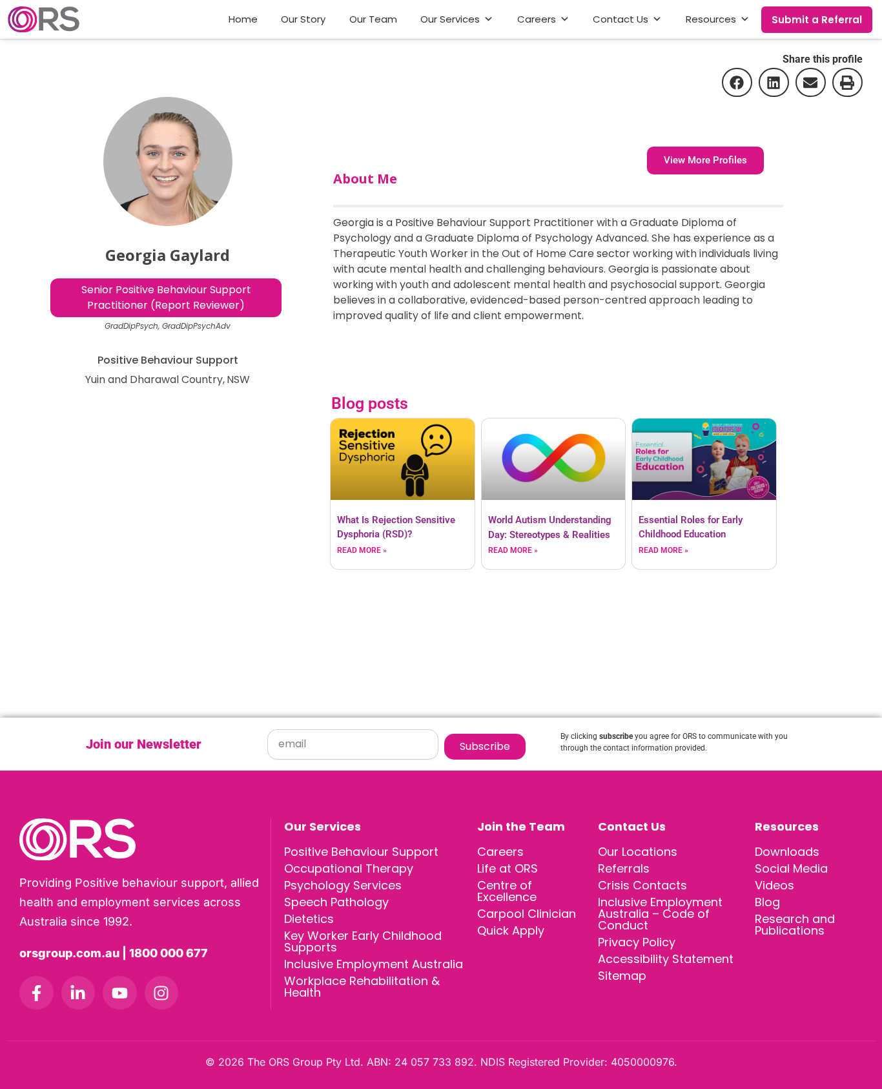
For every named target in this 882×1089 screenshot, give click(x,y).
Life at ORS (507, 868)
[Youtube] (120, 993)
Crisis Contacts (642, 885)
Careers (536, 19)
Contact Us (620, 19)
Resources (711, 19)
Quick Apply (510, 930)
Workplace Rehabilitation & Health (362, 987)
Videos (774, 885)
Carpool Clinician (526, 914)
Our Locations (637, 852)
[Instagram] (162, 993)
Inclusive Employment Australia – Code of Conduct (660, 913)
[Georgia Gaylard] (167, 161)
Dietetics (309, 919)
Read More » (362, 550)
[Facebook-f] (36, 993)
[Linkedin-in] (78, 993)
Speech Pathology (336, 902)
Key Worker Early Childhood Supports (363, 941)
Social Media (791, 868)
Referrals (624, 868)
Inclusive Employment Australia (373, 964)
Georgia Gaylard (167, 254)
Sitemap (622, 976)
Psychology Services (343, 885)
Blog (767, 902)
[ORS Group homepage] (145, 839)
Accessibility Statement (665, 959)
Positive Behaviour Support (361, 852)
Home (243, 19)
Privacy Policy (636, 942)
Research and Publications (795, 925)
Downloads (787, 852)
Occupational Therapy (348, 868)
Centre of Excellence (507, 891)
